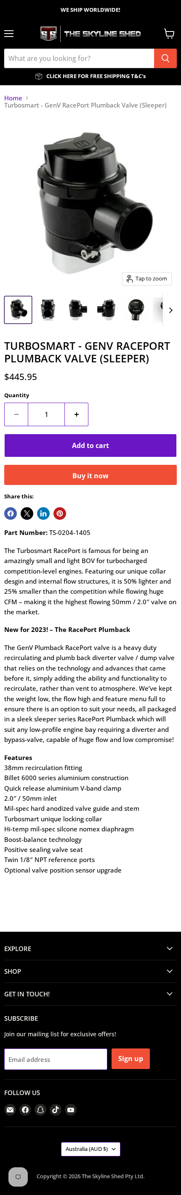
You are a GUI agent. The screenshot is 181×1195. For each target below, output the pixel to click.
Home (13, 98)
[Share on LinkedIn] (43, 513)
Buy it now (90, 475)
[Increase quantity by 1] (76, 414)
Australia (87, 1149)
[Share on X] (27, 513)
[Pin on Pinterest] (59, 513)
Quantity (16, 395)
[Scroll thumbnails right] (169, 310)
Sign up (130, 1058)
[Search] (165, 58)
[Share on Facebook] (10, 513)
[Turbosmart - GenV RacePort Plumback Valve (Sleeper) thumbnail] (18, 309)
